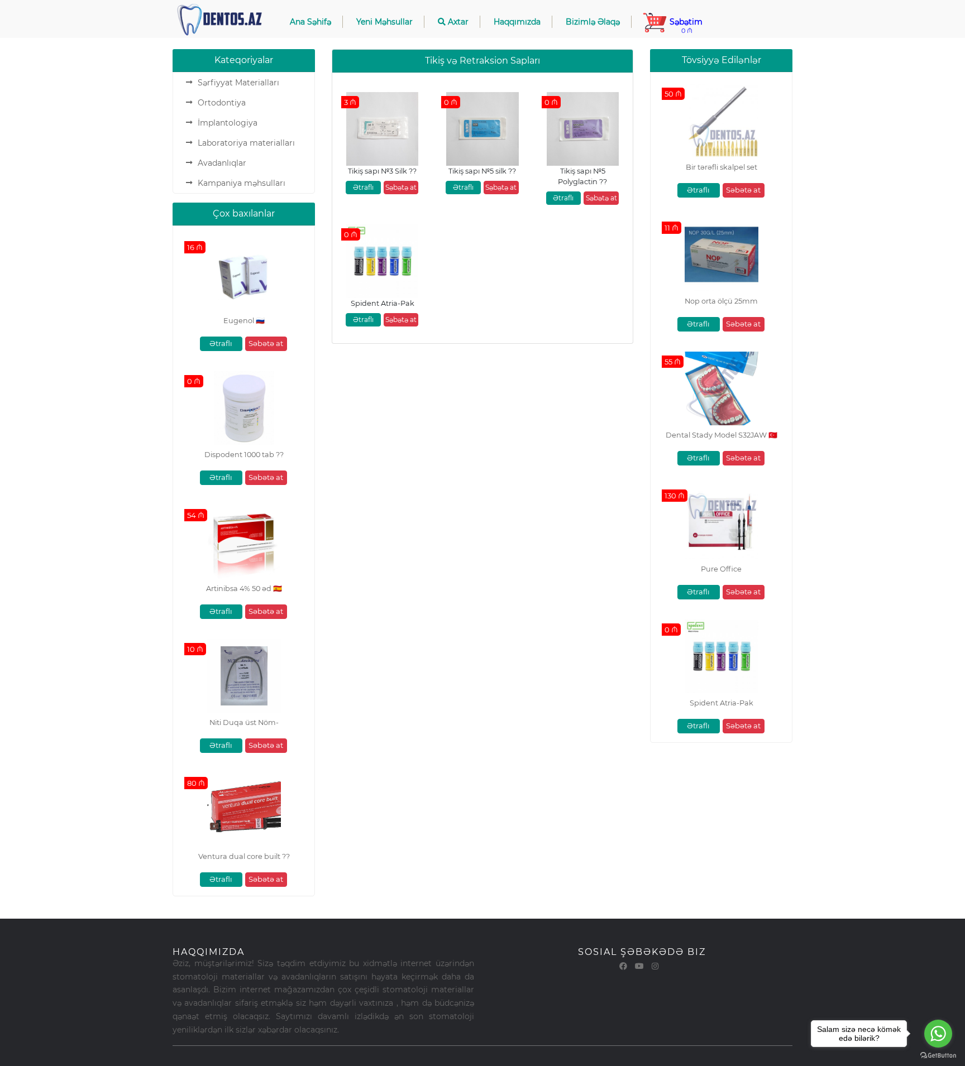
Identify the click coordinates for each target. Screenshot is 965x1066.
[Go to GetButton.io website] (938, 1054)
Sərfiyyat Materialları (238, 83)
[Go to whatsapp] (938, 1034)
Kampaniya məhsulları (241, 183)
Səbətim (685, 26)
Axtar (457, 22)
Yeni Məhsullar (384, 22)
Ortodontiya (222, 103)
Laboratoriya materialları (246, 143)
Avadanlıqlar (222, 163)
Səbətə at (266, 343)
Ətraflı (220, 343)
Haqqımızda (517, 22)
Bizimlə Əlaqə (593, 22)
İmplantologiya (227, 123)
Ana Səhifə (310, 22)
